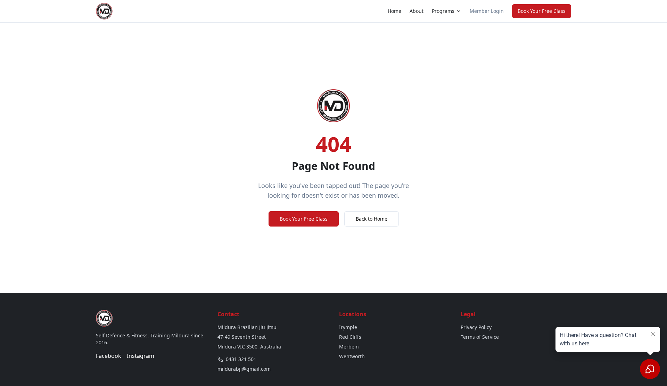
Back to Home (371, 218)
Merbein (349, 346)
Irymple (348, 327)
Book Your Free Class (542, 11)
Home (394, 11)
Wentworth (352, 356)
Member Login (487, 11)
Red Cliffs (350, 337)
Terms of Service (480, 337)
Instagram (140, 356)
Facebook (108, 356)
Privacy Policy (476, 327)
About (416, 11)
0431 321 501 (241, 359)
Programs (443, 11)
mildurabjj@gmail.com (244, 369)
